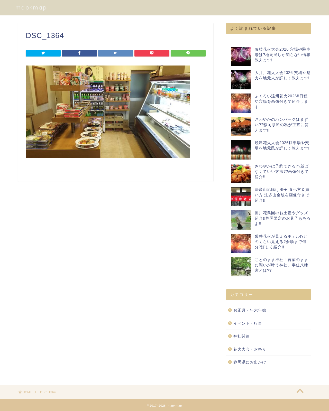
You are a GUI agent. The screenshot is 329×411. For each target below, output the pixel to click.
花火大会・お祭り (249, 349)
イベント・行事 (247, 323)
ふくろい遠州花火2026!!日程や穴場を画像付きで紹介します (281, 101)
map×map (31, 7)
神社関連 (241, 336)
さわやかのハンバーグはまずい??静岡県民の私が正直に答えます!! (282, 124)
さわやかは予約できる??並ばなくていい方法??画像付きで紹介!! (282, 171)
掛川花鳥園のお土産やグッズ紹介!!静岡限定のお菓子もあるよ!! (283, 218)
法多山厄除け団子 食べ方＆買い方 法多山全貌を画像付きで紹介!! (282, 194)
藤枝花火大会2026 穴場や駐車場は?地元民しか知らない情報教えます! (282, 54)
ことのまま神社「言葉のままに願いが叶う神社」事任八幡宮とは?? (281, 265)
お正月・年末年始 (249, 310)
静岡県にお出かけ (249, 362)
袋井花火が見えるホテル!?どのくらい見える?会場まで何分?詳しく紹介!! (281, 241)
